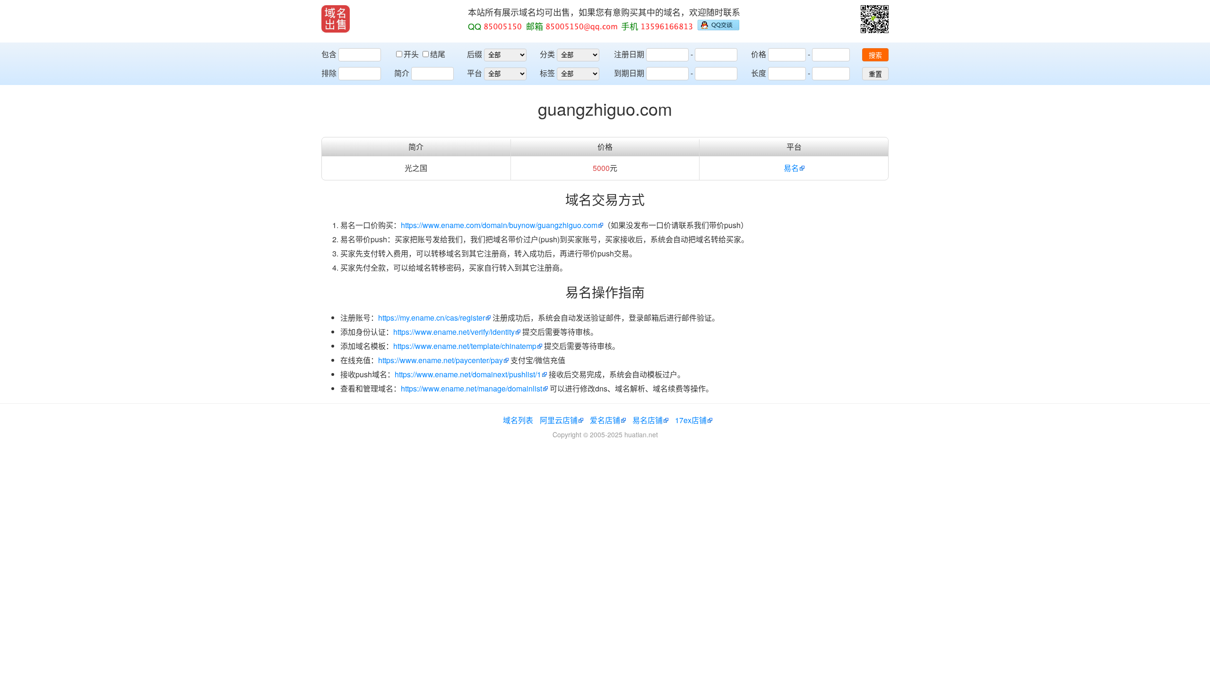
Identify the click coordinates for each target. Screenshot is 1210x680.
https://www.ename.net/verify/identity (454, 331)
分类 (547, 54)
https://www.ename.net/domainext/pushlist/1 (468, 374)
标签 (547, 73)
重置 (875, 74)
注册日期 (629, 54)
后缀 (474, 54)
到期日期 (629, 73)
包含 (329, 54)
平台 (474, 73)
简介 (401, 73)
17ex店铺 (691, 420)
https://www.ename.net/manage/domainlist (471, 388)
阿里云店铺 (559, 420)
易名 (791, 167)
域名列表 (518, 420)
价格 (758, 54)
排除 (329, 73)
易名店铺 (647, 420)
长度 (758, 73)
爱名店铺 (605, 420)
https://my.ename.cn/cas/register (431, 317)
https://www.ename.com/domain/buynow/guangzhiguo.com (499, 225)
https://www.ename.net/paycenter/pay (440, 360)
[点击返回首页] (335, 19)
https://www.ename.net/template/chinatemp (464, 345)
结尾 (437, 54)
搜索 (875, 55)
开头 (412, 54)
